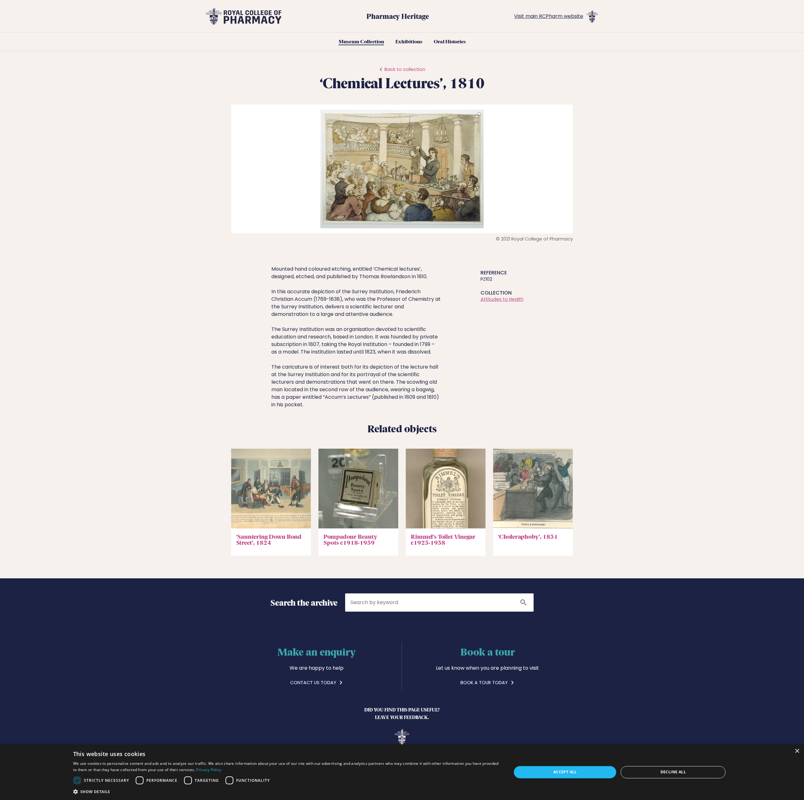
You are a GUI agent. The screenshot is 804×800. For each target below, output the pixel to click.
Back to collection (404, 69)
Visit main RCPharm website (548, 16)
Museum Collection (361, 41)
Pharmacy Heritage (398, 16)
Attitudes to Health (502, 299)
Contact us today (314, 682)
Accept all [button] (565, 772)
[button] (478, 115)
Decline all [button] (673, 772)
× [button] (797, 751)
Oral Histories (450, 41)
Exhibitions (408, 41)
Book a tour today (484, 682)
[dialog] (402, 772)
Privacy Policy (208, 769)
